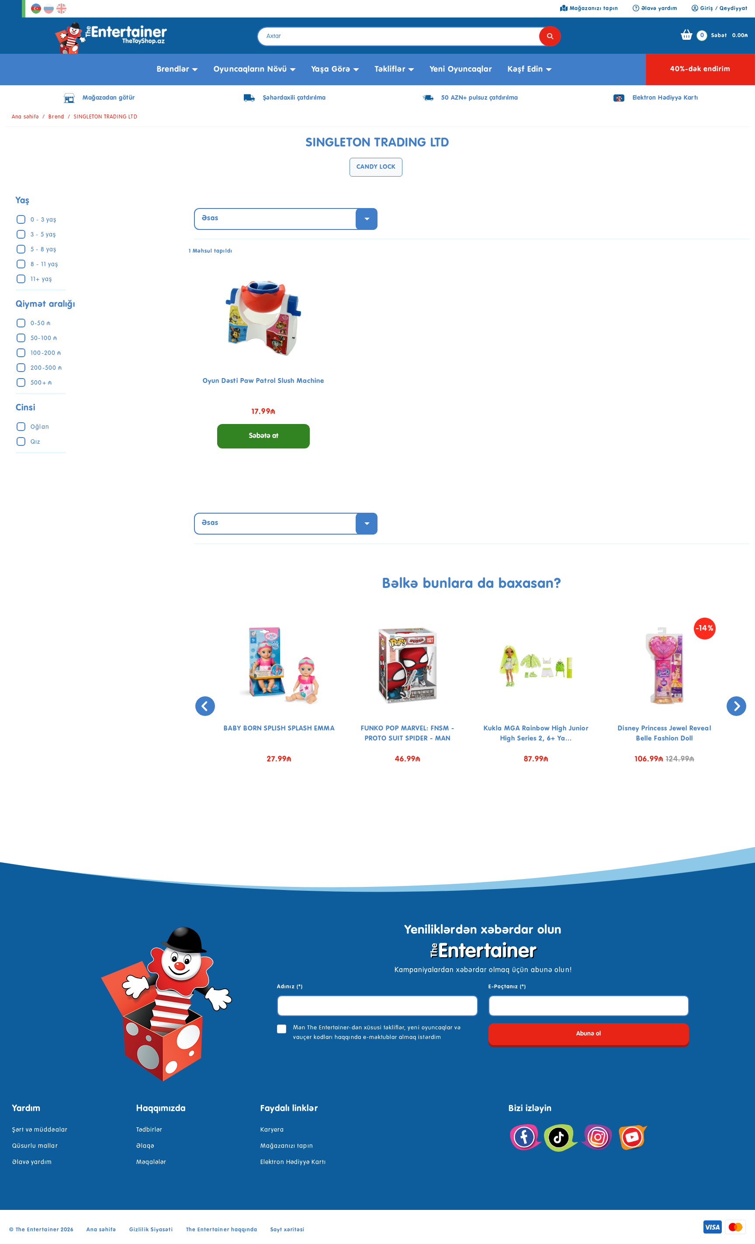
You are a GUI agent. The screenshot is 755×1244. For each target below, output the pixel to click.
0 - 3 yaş (43, 220)
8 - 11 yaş (44, 264)
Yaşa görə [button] (331, 69)
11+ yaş (41, 279)
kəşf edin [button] (525, 69)
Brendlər (173, 69)
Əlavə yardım (32, 1162)
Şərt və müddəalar (40, 1130)
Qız (35, 442)
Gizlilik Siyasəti (151, 1230)
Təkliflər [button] (390, 69)
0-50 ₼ (40, 323)
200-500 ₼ (46, 368)
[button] (465, 805)
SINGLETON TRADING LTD (106, 117)
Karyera (272, 1130)
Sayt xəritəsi (287, 1230)
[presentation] (205, 706)
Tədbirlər (149, 1130)
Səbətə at (263, 436)
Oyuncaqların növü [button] (250, 69)
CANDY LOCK (376, 167)
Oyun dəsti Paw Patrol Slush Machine (263, 381)
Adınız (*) (289, 987)
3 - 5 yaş (43, 235)
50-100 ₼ (44, 338)
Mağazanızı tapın (286, 1146)
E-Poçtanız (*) (507, 987)
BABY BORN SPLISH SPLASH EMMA (279, 728)
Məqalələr (151, 1162)
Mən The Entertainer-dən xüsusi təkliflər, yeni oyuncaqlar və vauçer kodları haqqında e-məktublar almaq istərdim (377, 1032)
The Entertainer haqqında (221, 1230)
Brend (56, 117)
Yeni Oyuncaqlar (461, 69)
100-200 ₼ (46, 353)
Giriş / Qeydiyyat (723, 8)
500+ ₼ (41, 383)
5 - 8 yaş (43, 250)
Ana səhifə (25, 117)
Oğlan (40, 427)
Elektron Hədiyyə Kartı (293, 1162)
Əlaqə (145, 1146)
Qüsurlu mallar (35, 1146)
